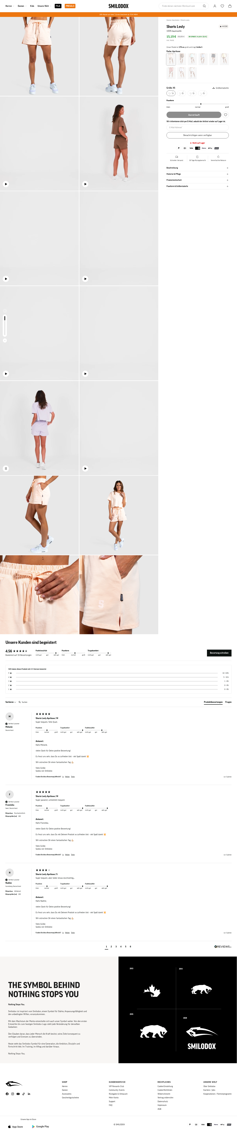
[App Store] (16, 1126)
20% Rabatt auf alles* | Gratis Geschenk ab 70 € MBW (118, 14)
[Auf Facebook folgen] (7, 1094)
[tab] (213, 703)
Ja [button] (63, 776)
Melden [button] (67, 776)
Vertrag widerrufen (165, 1098)
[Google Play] (40, 1126)
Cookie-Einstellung (165, 1086)
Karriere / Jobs (209, 1090)
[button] (106, 947)
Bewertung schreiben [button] (219, 653)
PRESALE (70, 6)
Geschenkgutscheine (70, 1098)
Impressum (162, 1105)
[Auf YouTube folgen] (18, 1094)
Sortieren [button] (9, 702)
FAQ (110, 1105)
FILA (58, 6)
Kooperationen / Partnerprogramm (217, 1094)
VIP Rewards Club (116, 1086)
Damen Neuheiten (173, 20)
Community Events (117, 1090)
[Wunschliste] (225, 115)
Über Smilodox (209, 1086)
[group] (19, 651)
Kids (32, 6)
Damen (21, 6)
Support (112, 1101)
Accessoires (66, 1094)
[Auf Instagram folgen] (12, 1094)
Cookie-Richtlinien (165, 1090)
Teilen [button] (73, 776)
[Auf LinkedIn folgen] (29, 1094)
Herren (8, 6)
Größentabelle (222, 88)
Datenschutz (163, 1101)
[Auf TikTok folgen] (23, 1094)
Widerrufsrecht (164, 1094)
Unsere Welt (43, 6)
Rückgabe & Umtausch (118, 1094)
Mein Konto (114, 1098)
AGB (159, 1109)
